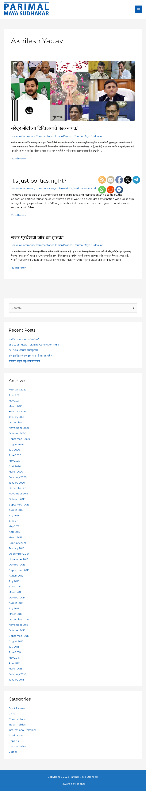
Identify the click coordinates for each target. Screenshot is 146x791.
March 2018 (15, 592)
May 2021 (14, 400)
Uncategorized (18, 746)
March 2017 (15, 614)
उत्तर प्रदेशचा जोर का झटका (37, 237)
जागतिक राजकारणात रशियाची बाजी (24, 339)
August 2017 (16, 602)
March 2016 (15, 668)
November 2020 (19, 427)
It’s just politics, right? (39, 181)
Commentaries (45, 136)
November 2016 (18, 624)
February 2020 (18, 477)
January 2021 (16, 417)
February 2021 (17, 411)
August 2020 (16, 444)
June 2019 (15, 521)
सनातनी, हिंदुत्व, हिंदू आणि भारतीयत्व (24, 361)
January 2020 (17, 482)
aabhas (80, 783)
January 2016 (16, 679)
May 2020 (14, 460)
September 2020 (19, 438)
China (12, 713)
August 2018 (16, 575)
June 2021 (14, 395)
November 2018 (18, 559)
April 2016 (14, 663)
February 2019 (17, 542)
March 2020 (16, 471)
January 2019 (16, 548)
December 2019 (19, 488)
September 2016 (19, 635)
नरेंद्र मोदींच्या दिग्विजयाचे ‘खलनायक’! (45, 128)
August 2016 (16, 641)
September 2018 (19, 570)
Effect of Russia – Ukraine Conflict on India (34, 344)
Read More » (18, 158)
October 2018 (17, 564)
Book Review (17, 708)
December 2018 (19, 553)
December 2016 (19, 619)
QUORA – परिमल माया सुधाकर (23, 350)
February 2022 (17, 389)
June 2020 (15, 455)
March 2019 (15, 537)
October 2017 (17, 597)
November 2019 (18, 493)
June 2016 (15, 652)
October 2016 (17, 630)
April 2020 (15, 466)
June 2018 (15, 586)
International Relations (22, 730)
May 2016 (14, 657)
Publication (16, 735)
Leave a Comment (22, 136)
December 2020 (19, 422)
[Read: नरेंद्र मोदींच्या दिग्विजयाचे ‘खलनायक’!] (73, 91)
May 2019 (14, 526)
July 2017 (14, 608)
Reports (14, 741)
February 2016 (17, 674)
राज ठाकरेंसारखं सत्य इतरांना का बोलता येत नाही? (30, 355)
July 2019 (14, 515)
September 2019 (19, 504)
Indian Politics (63, 136)
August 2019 (16, 510)
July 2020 (14, 449)
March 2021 (15, 406)
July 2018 (14, 581)
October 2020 (17, 433)
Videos (13, 751)
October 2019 (17, 499)
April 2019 (14, 531)
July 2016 (14, 646)
